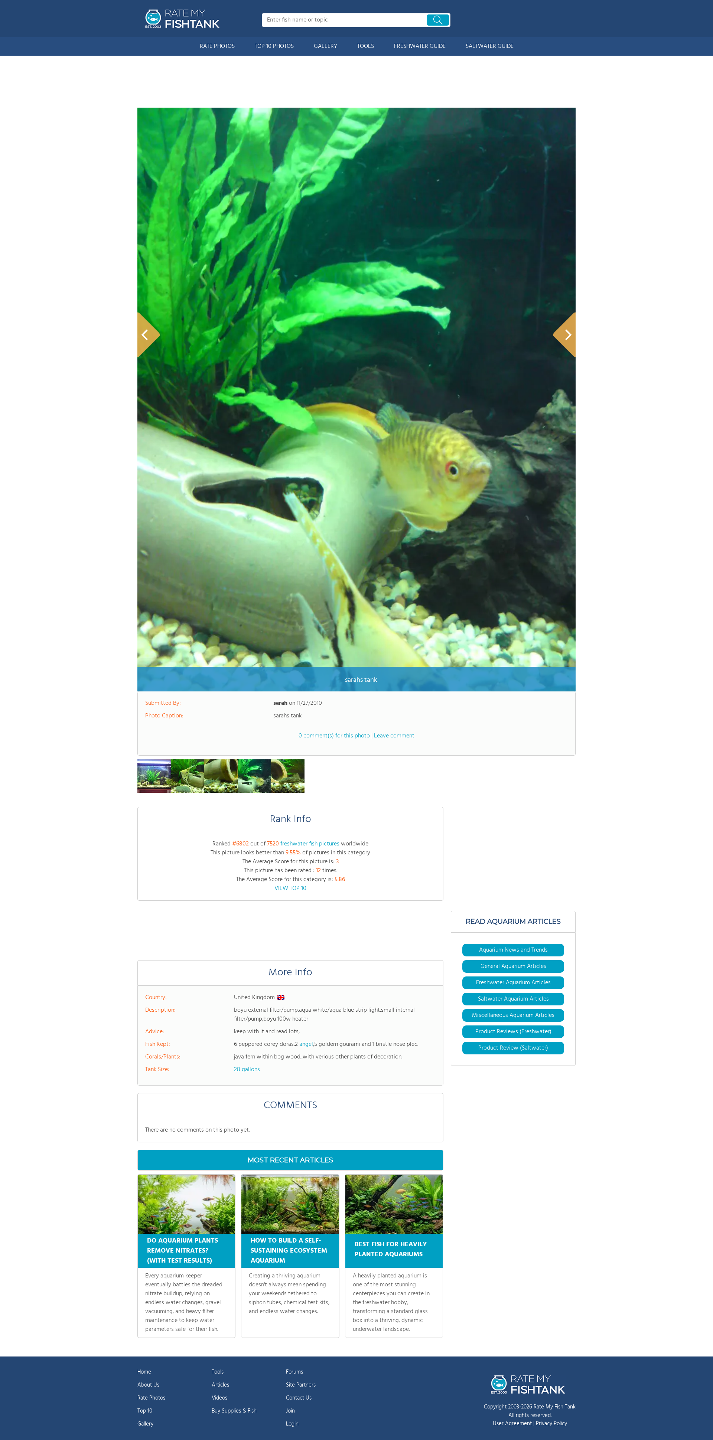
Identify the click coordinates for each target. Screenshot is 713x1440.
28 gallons (247, 1069)
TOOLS (365, 46)
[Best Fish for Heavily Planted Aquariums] (394, 1204)
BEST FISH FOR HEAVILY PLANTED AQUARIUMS (391, 1250)
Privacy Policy (551, 1423)
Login (292, 1424)
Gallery (145, 1424)
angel (306, 1044)
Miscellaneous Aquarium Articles (513, 1015)
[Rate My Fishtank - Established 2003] (184, 18)
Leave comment (394, 736)
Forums (294, 1372)
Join (290, 1411)
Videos (219, 1398)
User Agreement (512, 1423)
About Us (148, 1385)
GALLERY (325, 46)
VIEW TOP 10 (290, 888)
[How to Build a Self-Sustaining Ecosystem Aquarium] (290, 1204)
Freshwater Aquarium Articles (513, 983)
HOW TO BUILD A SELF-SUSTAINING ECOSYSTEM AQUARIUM (289, 1251)
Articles (220, 1385)
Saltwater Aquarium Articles (513, 999)
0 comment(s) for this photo (334, 736)
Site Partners (301, 1385)
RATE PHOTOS (217, 46)
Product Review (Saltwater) (513, 1048)
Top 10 (144, 1411)
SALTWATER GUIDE (490, 46)
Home (144, 1372)
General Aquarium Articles (513, 966)
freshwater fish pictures (309, 844)
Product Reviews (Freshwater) (513, 1032)
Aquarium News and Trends (513, 950)
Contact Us (299, 1398)
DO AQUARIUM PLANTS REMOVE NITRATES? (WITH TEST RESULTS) (182, 1251)
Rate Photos (151, 1398)
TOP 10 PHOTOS (274, 46)
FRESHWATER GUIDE (420, 46)
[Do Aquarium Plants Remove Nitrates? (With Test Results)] (186, 1204)
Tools (218, 1372)
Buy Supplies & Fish (234, 1411)
